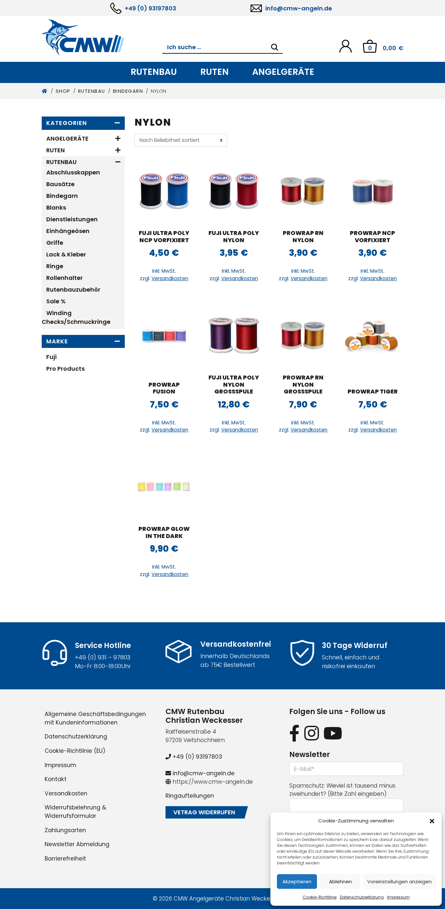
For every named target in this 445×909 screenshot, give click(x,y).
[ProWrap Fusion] (164, 335)
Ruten (214, 72)
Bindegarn (128, 91)
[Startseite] (45, 91)
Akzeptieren (296, 881)
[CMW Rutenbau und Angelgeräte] (102, 37)
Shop (63, 91)
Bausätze (60, 184)
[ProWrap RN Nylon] (303, 191)
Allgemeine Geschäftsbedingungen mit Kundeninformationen (95, 718)
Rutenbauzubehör (73, 289)
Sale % (56, 301)
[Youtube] (332, 733)
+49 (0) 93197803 (150, 8)
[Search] (274, 47)
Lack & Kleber (66, 254)
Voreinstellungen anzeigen (399, 881)
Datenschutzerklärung (362, 897)
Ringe (54, 266)
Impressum (398, 897)
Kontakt (55, 779)
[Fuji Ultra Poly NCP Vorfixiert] (164, 191)
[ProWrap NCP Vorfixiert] (372, 191)
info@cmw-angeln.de (298, 8)
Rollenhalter (64, 278)
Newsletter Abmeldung (77, 844)
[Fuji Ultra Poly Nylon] (233, 191)
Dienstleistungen (72, 219)
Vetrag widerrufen (204, 812)
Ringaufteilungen (189, 796)
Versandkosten (169, 278)
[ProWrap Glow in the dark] (164, 486)
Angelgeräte (283, 72)
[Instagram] (311, 733)
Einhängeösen (68, 231)
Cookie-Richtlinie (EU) (75, 751)
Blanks (56, 207)
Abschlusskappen (73, 172)
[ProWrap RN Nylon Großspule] (303, 335)
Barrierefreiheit (65, 858)
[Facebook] (294, 733)
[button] (432, 821)
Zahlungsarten (65, 830)
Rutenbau (154, 72)
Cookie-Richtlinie (320, 897)
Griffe (54, 243)
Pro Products (65, 369)
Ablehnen (340, 881)
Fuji (51, 357)
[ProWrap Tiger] (372, 335)
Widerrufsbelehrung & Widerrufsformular (75, 812)
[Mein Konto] (345, 46)
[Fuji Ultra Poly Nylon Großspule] (233, 335)
